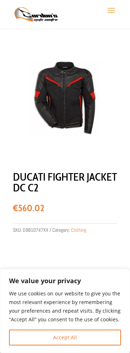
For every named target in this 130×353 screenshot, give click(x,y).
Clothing (78, 230)
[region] (65, 311)
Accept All (65, 337)
